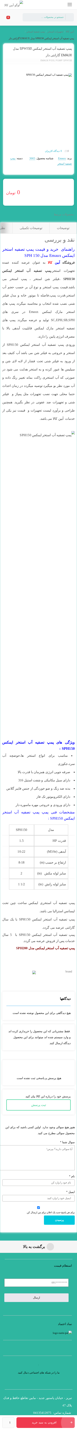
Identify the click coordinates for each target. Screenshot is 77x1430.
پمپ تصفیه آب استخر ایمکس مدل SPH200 (45, 948)
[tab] (63, 228)
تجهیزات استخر (55, 31)
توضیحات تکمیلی (31, 228)
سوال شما (67, 1142)
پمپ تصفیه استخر (35, 31)
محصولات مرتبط (64, 214)
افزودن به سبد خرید (44, 1422)
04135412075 (42, 1412)
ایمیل (70, 1192)
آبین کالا (70, 31)
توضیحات (63, 228)
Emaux (62, 158)
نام (72, 1176)
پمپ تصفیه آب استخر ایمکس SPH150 (35, 344)
